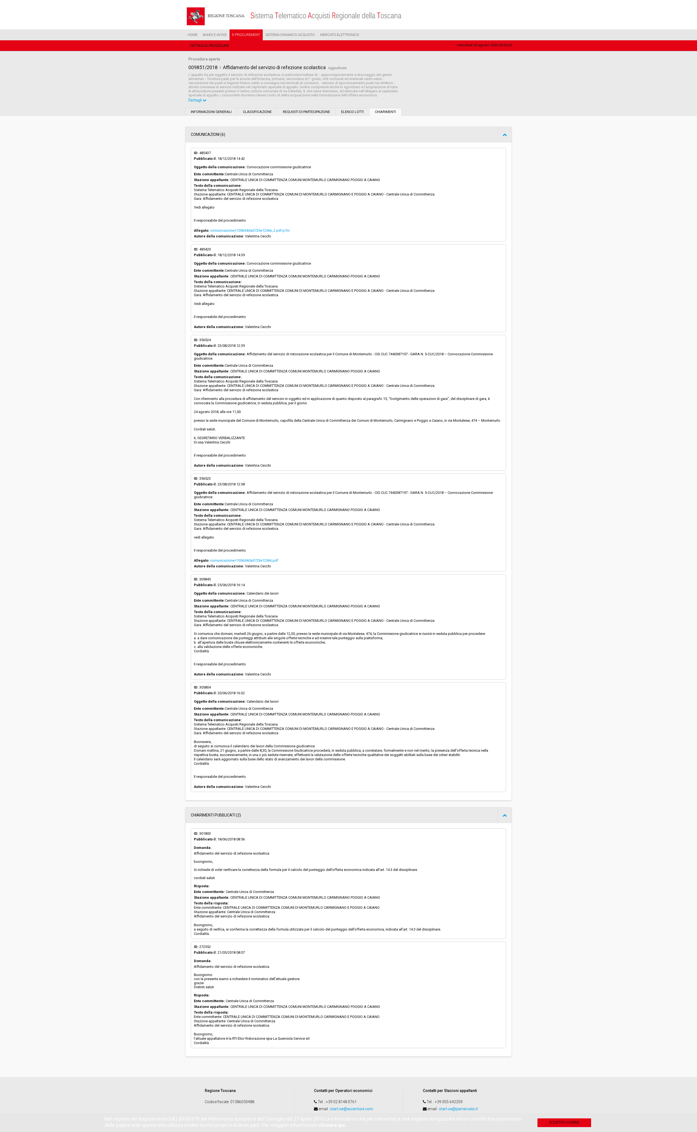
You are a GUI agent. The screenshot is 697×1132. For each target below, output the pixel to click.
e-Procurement (246, 35)
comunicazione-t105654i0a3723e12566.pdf (244, 560)
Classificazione (257, 112)
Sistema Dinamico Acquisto (290, 35)
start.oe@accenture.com (351, 1109)
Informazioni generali (211, 112)
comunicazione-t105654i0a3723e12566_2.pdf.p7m (250, 230)
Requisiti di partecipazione (306, 112)
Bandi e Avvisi (215, 35)
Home (192, 35)
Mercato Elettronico (339, 35)
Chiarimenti (385, 112)
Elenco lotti (352, 112)
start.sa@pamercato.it (458, 1109)
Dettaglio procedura (209, 46)
